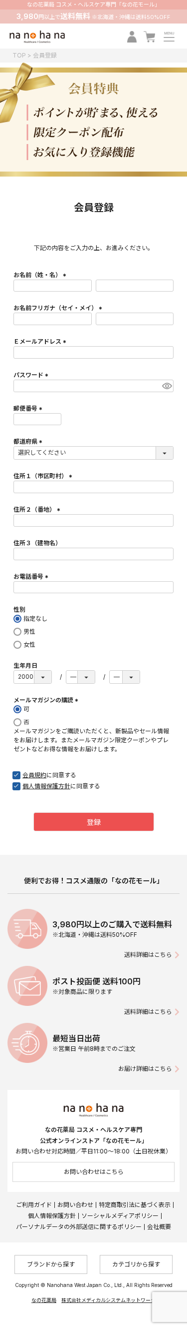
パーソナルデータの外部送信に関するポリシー (79, 1226)
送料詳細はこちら (148, 954)
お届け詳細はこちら (145, 1068)
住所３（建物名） (37, 543)
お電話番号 (32, 576)
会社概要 (159, 1226)
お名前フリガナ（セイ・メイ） (59, 308)
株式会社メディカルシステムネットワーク (108, 1300)
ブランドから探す (51, 1264)
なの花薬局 (43, 1300)
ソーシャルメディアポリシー (120, 1215)
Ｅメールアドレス (41, 341)
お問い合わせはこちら (94, 1171)
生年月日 (25, 665)
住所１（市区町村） (44, 476)
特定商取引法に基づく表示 (135, 1204)
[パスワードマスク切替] (166, 386)
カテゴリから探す (136, 1264)
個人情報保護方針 (52, 1215)
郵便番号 (29, 408)
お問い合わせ (75, 1204)
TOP (19, 55)
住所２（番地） (38, 509)
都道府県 (29, 441)
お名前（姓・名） (41, 275)
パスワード (32, 375)
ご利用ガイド (34, 1204)
